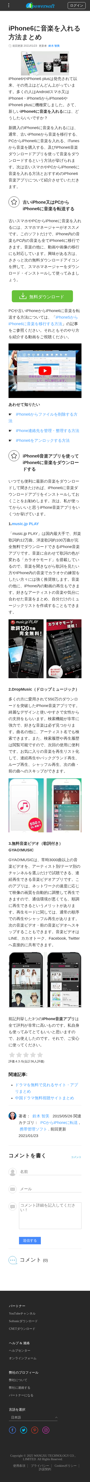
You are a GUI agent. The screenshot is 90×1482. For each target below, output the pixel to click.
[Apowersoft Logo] (40, 5)
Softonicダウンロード (23, 1321)
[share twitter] (23, 1430)
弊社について (18, 1380)
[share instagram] (45, 1430)
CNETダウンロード (22, 1328)
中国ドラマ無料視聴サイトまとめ (44, 1098)
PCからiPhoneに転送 (59, 1122)
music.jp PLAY (25, 524)
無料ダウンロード (46, 296)
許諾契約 (45, 1469)
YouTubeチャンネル (22, 1313)
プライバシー (40, 1465)
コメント (76, 1157)
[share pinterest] (34, 1430)
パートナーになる (21, 1395)
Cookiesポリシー (66, 1465)
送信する (30, 1240)
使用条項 (19, 1465)
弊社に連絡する (19, 1387)
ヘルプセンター (19, 1350)
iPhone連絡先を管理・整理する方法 (47, 431)
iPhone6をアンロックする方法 (43, 440)
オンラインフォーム (22, 1358)
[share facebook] (12, 1430)
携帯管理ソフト (33, 1129)
